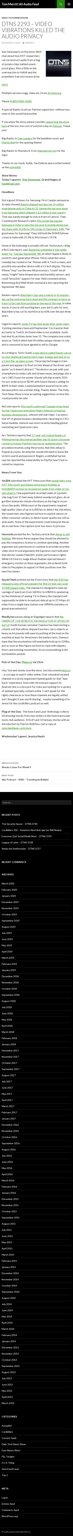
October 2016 (9, 1137)
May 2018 (7, 1019)
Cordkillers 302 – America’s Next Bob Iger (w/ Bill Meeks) (31, 830)
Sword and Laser (10, 1468)
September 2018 (11, 994)
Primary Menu (69, 4)
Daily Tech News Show (15, 17)
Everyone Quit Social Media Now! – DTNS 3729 (27, 836)
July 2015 (7, 1229)
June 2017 (7, 1087)
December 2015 (10, 1198)
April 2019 (7, 951)
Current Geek (9, 1438)
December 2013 (10, 1347)
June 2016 (7, 1161)
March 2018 (8, 1031)
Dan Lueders (25, 138)
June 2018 (7, 1013)
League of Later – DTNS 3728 (17, 842)
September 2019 (11, 920)
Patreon (57, 125)
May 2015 (7, 1242)
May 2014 (7, 1316)
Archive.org (54, 93)
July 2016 (7, 1155)
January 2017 (9, 1118)
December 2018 (10, 976)
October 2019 (9, 914)
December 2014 (10, 1273)
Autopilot (7, 1425)
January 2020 (9, 895)
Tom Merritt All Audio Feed (20, 4)
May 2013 (7, 1390)
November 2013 (10, 1353)
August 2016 (9, 1149)
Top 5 (5, 1475)
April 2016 (7, 1174)
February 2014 (9, 1335)
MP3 (5, 84)
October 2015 (9, 1211)
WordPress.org (10, 1516)
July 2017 (7, 1081)
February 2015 (9, 1260)
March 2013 (8, 1403)
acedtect (30, 42)
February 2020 (9, 889)
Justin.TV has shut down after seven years (45, 323)
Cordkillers (7, 1431)
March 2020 (8, 883)
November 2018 (10, 982)
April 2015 (7, 1248)
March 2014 (8, 1328)
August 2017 (9, 1075)
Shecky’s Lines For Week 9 (16, 765)
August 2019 (9, 926)
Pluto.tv (27, 662)
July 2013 (7, 1378)
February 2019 (9, 963)
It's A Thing (8, 1462)
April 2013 (7, 1396)
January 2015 (9, 1267)
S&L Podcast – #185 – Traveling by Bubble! (25, 777)
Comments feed (10, 1510)
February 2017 (9, 1112)
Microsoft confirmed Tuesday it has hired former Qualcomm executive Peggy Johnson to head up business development (35, 410)
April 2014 (7, 1322)
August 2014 (9, 1297)
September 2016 (11, 1143)
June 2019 (7, 939)
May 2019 (7, 945)
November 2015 (10, 1205)
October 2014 (9, 1285)
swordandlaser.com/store (17, 728)
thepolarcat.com (47, 150)
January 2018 (9, 1044)
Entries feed (8, 1503)
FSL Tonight (8, 1456)
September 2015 (11, 1217)
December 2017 (10, 1050)
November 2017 (10, 1056)
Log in (5, 1497)
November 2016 (10, 1130)
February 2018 (9, 1038)
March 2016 (8, 1180)
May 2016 (7, 1168)
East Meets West (11, 1450)
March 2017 (8, 1106)
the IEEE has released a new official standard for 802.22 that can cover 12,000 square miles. (35, 583)
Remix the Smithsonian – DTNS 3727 (21, 848)
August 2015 (9, 1223)
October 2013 (9, 1359)
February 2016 (9, 1186)
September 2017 (11, 1069)
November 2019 (10, 908)
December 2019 (10, 902)
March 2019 (8, 957)
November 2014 (10, 1279)
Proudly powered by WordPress (16, 1532)
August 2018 (9, 1001)
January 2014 (9, 1341)
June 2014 (7, 1310)
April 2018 (7, 1025)
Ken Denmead (31, 179)
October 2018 (9, 988)
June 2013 (7, 1384)
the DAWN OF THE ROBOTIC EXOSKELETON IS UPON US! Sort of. (35, 620)
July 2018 (7, 1007)
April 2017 (7, 1100)
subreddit (15, 167)
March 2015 (8, 1254)
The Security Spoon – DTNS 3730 (19, 823)
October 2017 (9, 1062)
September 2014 (11, 1291)
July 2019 (7, 932)
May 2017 (7, 1093)
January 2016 (9, 1192)
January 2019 (9, 970)
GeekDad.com (11, 183)
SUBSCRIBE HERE (21, 101)
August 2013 (9, 1372)
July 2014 (7, 1304)
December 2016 (10, 1124)
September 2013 (11, 1366)
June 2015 (7, 1236)
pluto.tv (65, 670)
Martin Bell (8, 142)
